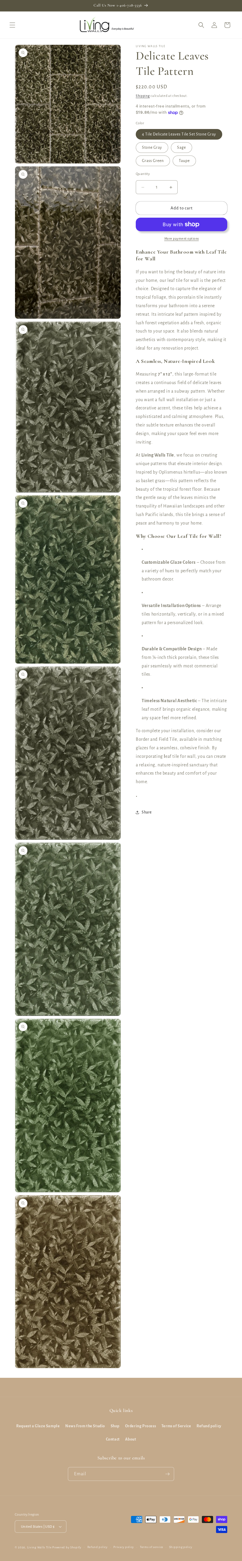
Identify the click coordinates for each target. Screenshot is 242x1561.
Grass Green (153, 161)
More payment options (181, 238)
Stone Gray (152, 147)
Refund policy (209, 1426)
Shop (115, 1426)
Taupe (184, 161)
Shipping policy (180, 1547)
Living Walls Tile (39, 1547)
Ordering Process (140, 1426)
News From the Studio (85, 1426)
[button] (12, 25)
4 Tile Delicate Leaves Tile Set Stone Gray (179, 134)
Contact (113, 1439)
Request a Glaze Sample (38, 1426)
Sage (181, 147)
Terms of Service (176, 1426)
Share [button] (147, 812)
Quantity (143, 174)
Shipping (143, 95)
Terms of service (151, 1547)
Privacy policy (123, 1547)
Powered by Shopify (66, 1547)
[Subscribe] (167, 1474)
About (130, 1439)
